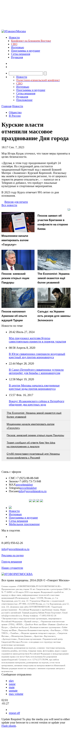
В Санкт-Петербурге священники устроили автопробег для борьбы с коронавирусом (36, 371)
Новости (14, 37)
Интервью (17, 47)
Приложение (24, 100)
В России (15, 115)
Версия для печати (16, 201)
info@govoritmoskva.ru (33, 491)
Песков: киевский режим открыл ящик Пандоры (35, 435)
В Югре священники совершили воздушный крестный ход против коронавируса (37, 355)
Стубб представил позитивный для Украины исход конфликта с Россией (33, 455)
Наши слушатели (12, 567)
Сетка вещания (20, 54)
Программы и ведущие (25, 50)
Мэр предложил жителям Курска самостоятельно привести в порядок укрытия (37, 340)
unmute (13, 690)
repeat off (14, 713)
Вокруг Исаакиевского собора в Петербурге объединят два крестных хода (36, 403)
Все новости (9, 205)
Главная (6, 106)
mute (12, 687)
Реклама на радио (12, 555)
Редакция (17, 57)
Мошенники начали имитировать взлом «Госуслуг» (30, 426)
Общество (15, 112)
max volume (16, 693)
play (11, 680)
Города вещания (11, 561)
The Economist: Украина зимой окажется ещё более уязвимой (34, 414)
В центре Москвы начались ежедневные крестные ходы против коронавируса (34, 387)
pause (12, 684)
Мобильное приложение (24, 524)
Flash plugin (8, 725)
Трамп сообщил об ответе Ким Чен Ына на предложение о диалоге (31, 444)
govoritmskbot (24, 484)
